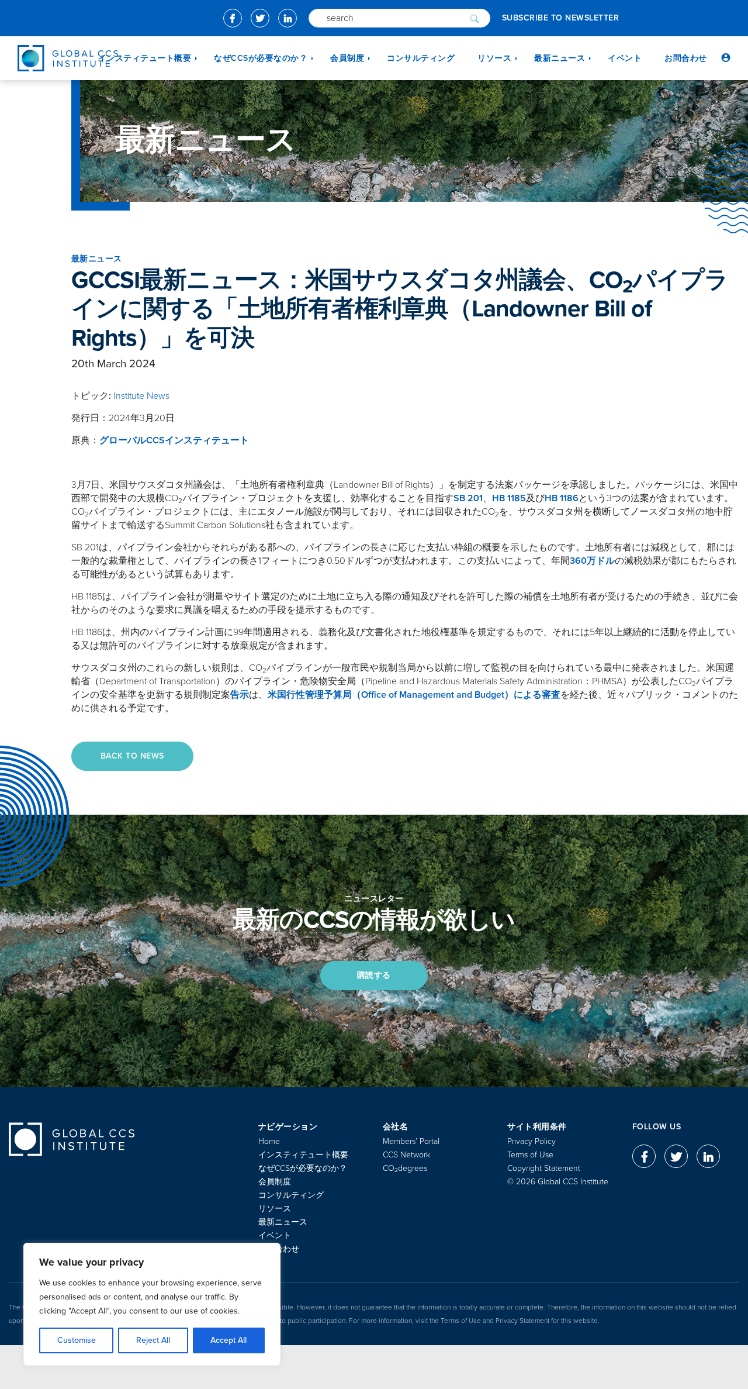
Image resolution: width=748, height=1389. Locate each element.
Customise (76, 1340)
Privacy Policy (531, 1141)
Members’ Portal (411, 1141)
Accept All (228, 1340)
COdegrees (405, 1168)
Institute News (141, 396)
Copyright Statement (543, 1168)
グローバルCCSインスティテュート (174, 440)
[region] (151, 1304)
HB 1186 (562, 498)
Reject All (153, 1340)
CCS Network (406, 1155)
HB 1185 (509, 498)
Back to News (132, 756)
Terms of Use (530, 1155)
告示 (239, 695)
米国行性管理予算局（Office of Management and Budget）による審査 (414, 695)
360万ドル (592, 561)
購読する (374, 975)
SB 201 (468, 498)
